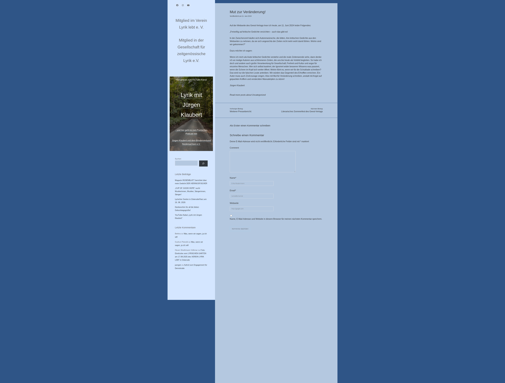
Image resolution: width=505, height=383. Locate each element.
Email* (233, 190)
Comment (234, 148)
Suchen (178, 159)
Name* (233, 178)
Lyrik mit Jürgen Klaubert (191, 105)
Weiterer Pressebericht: (241, 111)
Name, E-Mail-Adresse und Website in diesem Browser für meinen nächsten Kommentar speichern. (276, 219)
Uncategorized (259, 95)
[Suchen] (203, 163)
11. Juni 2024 (247, 16)
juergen (178, 265)
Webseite (234, 203)
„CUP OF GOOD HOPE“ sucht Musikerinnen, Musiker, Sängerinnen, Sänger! (190, 191)
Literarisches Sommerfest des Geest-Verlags (302, 111)
